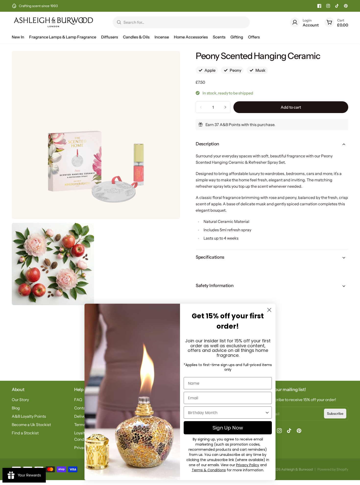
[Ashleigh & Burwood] (53, 22)
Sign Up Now (228, 427)
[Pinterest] (345, 6)
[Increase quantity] (225, 107)
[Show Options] (267, 412)
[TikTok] (337, 6)
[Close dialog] (269, 310)
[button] (272, 144)
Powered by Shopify (332, 469)
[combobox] (226, 412)
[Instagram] (328, 6)
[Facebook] (319, 6)
